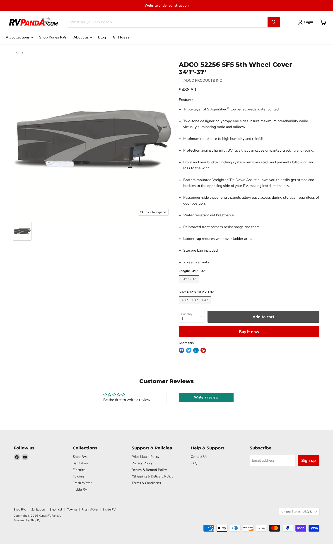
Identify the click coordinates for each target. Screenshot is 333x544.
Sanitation (80, 463)
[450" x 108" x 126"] (195, 305)
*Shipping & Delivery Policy (152, 476)
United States (297, 512)
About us (81, 37)
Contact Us (199, 456)
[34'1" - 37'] (189, 284)
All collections (18, 37)
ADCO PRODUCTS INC (202, 80)
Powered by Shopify (27, 520)
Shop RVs (80, 456)
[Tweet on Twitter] (188, 350)
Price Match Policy (145, 456)
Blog (102, 37)
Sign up (308, 460)
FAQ (194, 463)
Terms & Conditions (146, 483)
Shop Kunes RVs (53, 37)
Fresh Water (82, 483)
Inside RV (80, 489)
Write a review (206, 397)
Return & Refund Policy (149, 470)
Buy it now (249, 331)
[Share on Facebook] (181, 350)
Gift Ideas (121, 37)
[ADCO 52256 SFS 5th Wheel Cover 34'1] (22, 231)
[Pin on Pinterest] (203, 350)
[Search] (274, 22)
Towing (78, 476)
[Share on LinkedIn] (196, 350)
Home (19, 52)
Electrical (79, 470)
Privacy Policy (142, 463)
